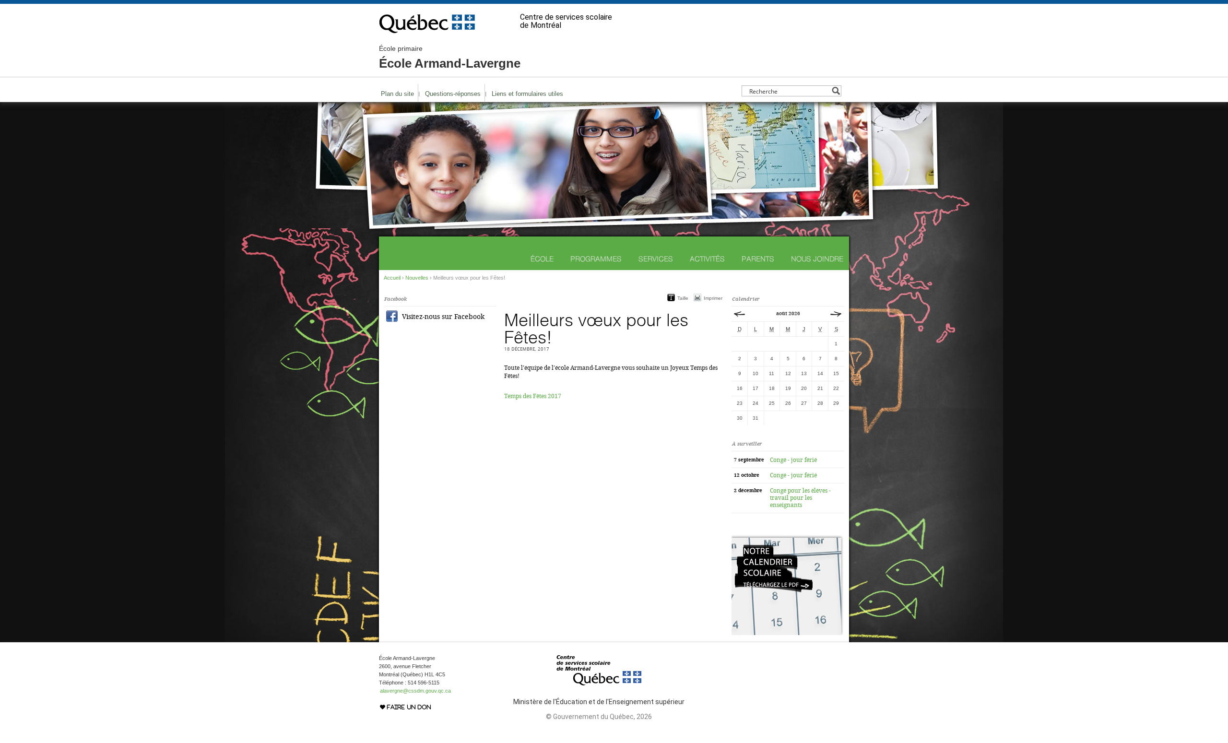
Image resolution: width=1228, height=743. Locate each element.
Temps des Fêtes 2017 (532, 396)
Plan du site (397, 93)
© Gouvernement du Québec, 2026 (599, 716)
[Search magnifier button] (836, 91)
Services (655, 258)
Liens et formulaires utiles (527, 93)
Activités (707, 258)
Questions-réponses (453, 93)
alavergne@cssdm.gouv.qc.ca (415, 691)
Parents (758, 258)
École (542, 258)
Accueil (392, 278)
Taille (682, 298)
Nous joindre (817, 258)
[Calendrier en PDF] (787, 633)
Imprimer (713, 298)
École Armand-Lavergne (449, 58)
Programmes (596, 258)
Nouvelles (416, 278)
